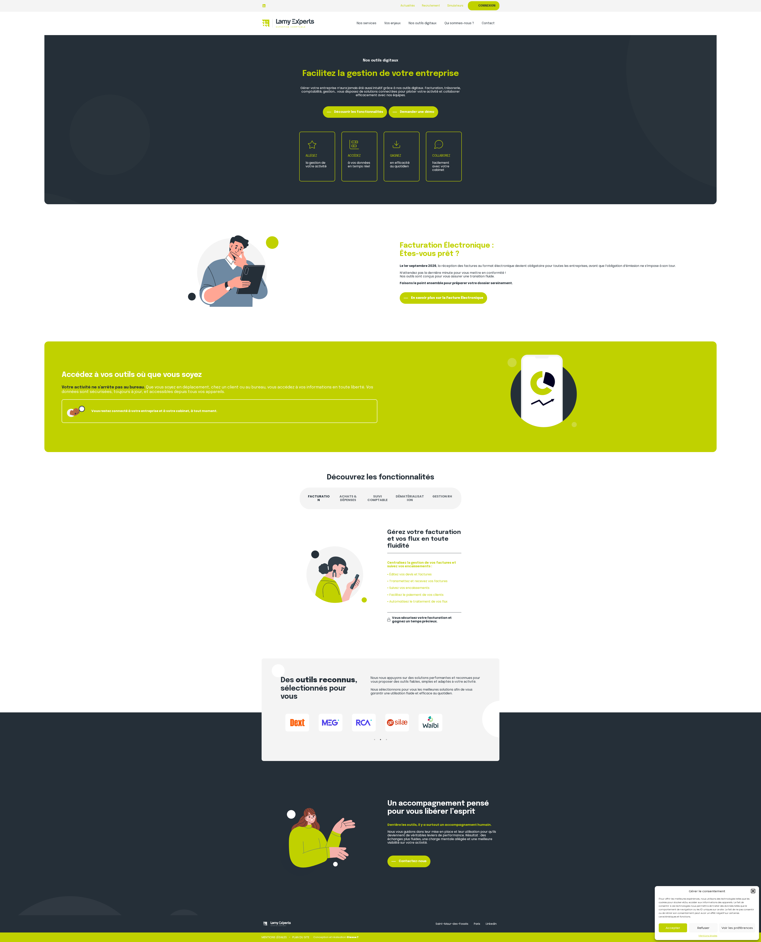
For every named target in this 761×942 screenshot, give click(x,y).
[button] (753, 891)
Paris (477, 924)
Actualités (408, 5)
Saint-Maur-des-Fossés (452, 924)
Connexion (486, 5)
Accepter (673, 928)
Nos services (366, 23)
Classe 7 (353, 937)
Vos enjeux (392, 23)
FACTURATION (319, 498)
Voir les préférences (737, 928)
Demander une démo (417, 112)
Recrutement (431, 5)
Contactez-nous (412, 861)
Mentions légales (708, 935)
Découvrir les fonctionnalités (358, 112)
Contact (488, 23)
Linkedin (491, 924)
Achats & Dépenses (348, 498)
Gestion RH (442, 496)
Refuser (703, 928)
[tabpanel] (297, 724)
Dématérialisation (410, 498)
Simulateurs (455, 5)
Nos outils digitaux (423, 23)
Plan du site (300, 937)
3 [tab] (386, 740)
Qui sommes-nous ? (459, 23)
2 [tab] (380, 740)
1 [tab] (375, 740)
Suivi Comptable (377, 498)
